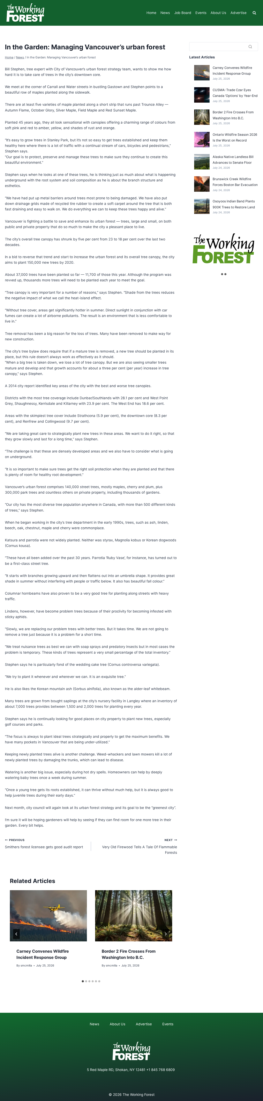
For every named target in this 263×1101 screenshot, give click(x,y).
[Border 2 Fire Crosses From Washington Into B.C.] (202, 117)
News (165, 13)
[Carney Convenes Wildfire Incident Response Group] (202, 72)
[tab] (83, 981)
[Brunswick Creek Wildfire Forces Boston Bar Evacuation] (202, 184)
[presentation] (48, 916)
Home (151, 13)
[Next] (165, 934)
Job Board (182, 13)
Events (200, 13)
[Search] (250, 46)
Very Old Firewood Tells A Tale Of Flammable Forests (139, 846)
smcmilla (26, 965)
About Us (218, 13)
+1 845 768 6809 (160, 1070)
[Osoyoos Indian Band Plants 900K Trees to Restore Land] (202, 206)
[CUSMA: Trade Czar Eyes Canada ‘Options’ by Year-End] (202, 95)
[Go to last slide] (16, 934)
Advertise (239, 13)
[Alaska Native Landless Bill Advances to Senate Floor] (202, 161)
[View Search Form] (254, 13)
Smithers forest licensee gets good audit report (44, 843)
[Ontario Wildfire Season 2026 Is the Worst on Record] (202, 139)
